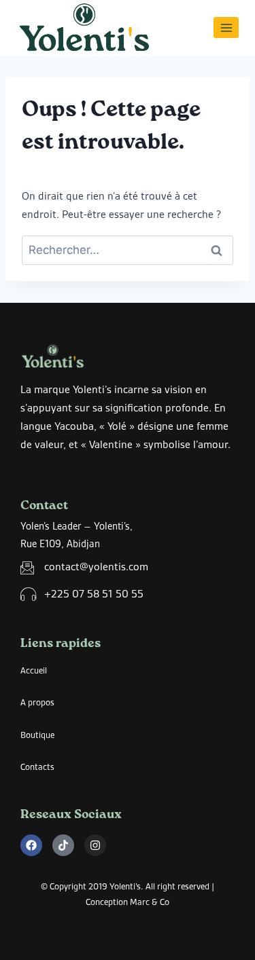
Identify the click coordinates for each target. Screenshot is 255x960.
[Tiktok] (63, 845)
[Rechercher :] (127, 250)
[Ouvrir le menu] (226, 27)
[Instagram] (95, 845)
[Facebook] (31, 845)
